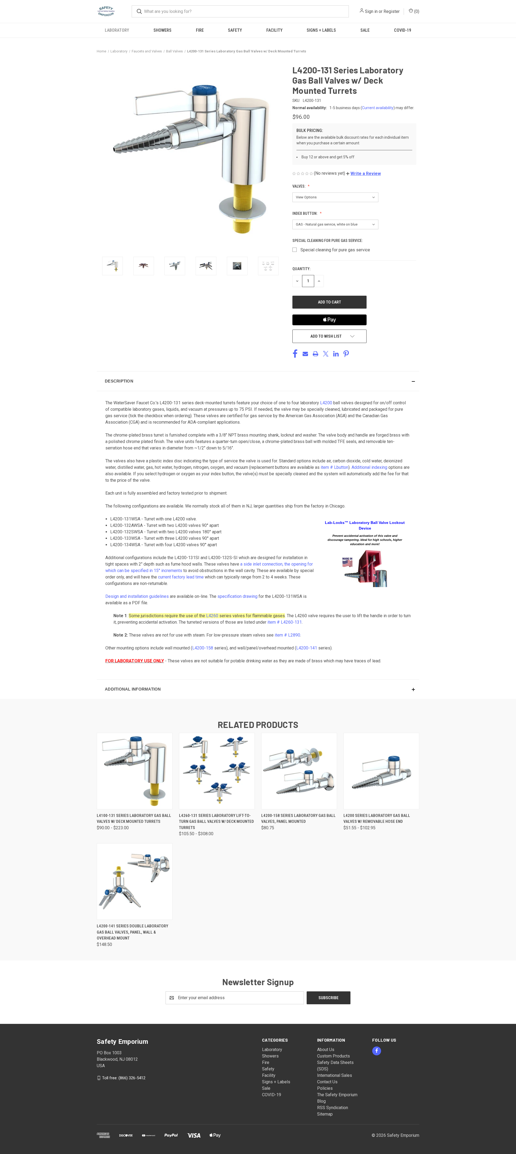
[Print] (315, 353)
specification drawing (237, 596)
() (416, 11)
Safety (235, 30)
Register (392, 11)
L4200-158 (202, 648)
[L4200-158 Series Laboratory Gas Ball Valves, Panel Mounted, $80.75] (299, 771)
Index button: (305, 213)
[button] (363, 173)
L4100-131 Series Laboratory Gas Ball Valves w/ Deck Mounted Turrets (134, 818)
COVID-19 (402, 30)
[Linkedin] (336, 353)
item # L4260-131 (284, 622)
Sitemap (325, 1114)
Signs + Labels (321, 30)
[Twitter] (325, 353)
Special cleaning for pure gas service (335, 249)
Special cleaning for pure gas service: (327, 240)
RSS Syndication (332, 1107)
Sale (365, 30)
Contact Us (327, 1081)
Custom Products (333, 1056)
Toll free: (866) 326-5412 (123, 1077)
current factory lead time (181, 577)
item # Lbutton (334, 467)
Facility (274, 30)
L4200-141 (306, 648)
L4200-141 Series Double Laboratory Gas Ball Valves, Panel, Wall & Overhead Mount (132, 932)
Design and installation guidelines (137, 596)
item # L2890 (287, 635)
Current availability (377, 108)
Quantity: (301, 269)
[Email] (305, 353)
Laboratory (117, 30)
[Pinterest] (346, 353)
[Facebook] (295, 353)
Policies (325, 1088)
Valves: (299, 186)
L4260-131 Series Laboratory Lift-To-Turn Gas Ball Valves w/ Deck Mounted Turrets (216, 821)
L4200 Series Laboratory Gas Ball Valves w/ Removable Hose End (376, 818)
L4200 (326, 402)
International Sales (334, 1075)
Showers (162, 30)
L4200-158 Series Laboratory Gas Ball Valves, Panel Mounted (298, 818)
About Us (325, 1049)
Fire (200, 30)
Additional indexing (369, 467)
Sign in (371, 11)
